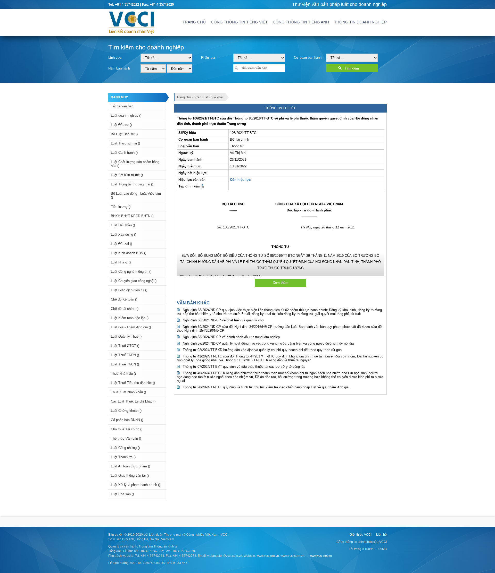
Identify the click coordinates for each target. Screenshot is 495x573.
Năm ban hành (119, 68)
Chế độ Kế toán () (124, 299)
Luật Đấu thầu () (123, 225)
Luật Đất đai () (121, 244)
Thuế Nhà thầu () (123, 373)
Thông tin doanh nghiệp (360, 22)
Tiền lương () (120, 207)
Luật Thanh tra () (123, 457)
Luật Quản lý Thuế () (126, 336)
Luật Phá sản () (122, 494)
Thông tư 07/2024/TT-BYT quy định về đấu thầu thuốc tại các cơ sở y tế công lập (244, 367)
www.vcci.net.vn (321, 556)
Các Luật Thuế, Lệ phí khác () (133, 401)
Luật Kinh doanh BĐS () (128, 253)
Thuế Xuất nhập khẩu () (128, 392)
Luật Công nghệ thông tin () (131, 271)
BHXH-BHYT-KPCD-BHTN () (132, 216)
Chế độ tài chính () (124, 309)
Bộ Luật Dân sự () (124, 134)
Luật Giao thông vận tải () (130, 475)
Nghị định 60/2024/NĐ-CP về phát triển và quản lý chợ (223, 320)
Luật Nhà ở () (121, 262)
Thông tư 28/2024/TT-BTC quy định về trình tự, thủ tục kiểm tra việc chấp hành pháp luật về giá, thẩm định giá (266, 387)
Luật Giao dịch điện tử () (129, 290)
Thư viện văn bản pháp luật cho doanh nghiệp (339, 4)
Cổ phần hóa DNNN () (127, 420)
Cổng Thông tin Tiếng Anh (301, 22)
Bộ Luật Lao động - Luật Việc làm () (136, 195)
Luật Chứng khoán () (126, 411)
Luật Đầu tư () (121, 125)
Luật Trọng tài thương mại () (132, 184)
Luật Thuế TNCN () (125, 364)
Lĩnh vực (115, 57)
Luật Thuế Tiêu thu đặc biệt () (133, 383)
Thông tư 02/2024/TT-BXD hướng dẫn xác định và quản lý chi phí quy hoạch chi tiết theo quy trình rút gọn (262, 350)
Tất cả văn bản (122, 106)
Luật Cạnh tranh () (124, 153)
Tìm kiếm (352, 68)
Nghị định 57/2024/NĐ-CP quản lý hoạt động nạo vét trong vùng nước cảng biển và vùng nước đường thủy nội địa (268, 343)
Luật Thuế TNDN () (125, 355)
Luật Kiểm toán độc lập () (129, 318)
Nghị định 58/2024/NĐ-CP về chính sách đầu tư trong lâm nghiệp (231, 337)
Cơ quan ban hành (307, 57)
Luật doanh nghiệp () (126, 115)
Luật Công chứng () (125, 448)
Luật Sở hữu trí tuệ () (127, 175)
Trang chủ (194, 22)
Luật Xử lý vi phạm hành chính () (135, 485)
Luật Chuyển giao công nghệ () (133, 281)
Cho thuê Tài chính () (126, 429)
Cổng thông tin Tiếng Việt (239, 22)
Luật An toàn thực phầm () (130, 466)
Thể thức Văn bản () (126, 438)
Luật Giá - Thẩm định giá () (131, 327)
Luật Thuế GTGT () (125, 346)
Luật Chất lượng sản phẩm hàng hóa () (135, 164)
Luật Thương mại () (125, 143)
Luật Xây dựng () (123, 234)
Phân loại (208, 57)
